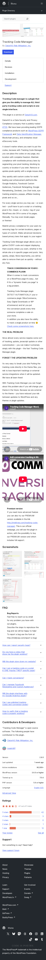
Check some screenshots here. (20, 326)
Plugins (27, 873)
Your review (7, 833)
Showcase (28, 865)
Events (27, 889)
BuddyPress (8, 917)
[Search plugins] (27, 18)
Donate (28, 893)
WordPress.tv (9, 897)
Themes (27, 869)
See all (41, 833)
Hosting (5, 873)
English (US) (39, 788)
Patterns (28, 877)
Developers (7, 893)
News (4, 869)
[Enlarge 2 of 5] (19, 582)
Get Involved (30, 885)
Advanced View (9, 793)
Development (10, 79)
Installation (9, 73)
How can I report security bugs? (16, 645)
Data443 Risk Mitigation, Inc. (18, 45)
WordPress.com (10, 905)
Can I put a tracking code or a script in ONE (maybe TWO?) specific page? (18, 669)
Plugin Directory (8, 11)
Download (8, 52)
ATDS (4, 127)
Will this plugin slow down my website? (19, 661)
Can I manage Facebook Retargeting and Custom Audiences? (18, 685)
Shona (10, 928)
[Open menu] (42, 3)
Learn (4, 885)
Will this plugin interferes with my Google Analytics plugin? (14, 694)
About (5, 865)
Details (8, 61)
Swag (27, 897)
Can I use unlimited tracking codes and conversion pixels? (15, 703)
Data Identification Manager (29, 134)
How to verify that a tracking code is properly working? (15, 712)
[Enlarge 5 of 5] (40, 575)
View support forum (10, 850)
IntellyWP (11, 748)
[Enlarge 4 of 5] (40, 563)
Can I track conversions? (13, 678)
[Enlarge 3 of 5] (40, 554)
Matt (5, 909)
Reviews (8, 67)
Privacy (5, 877)
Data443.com (31, 115)
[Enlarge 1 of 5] (19, 554)
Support (8, 85)
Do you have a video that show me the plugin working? (14, 653)
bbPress (7, 913)
